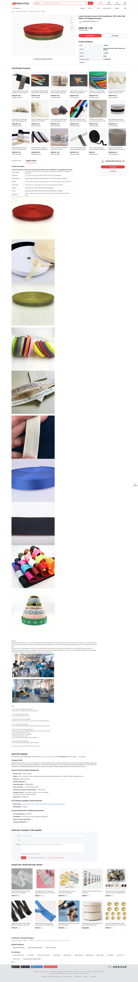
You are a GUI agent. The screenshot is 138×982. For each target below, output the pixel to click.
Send (23, 857)
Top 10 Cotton (120, 955)
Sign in (124, 4)
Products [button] (37, 3)
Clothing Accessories (34, 11)
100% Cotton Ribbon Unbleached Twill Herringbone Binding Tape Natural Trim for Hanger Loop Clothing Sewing (58, 92)
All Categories (17, 8)
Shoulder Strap (46, 804)
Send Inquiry (90, 35)
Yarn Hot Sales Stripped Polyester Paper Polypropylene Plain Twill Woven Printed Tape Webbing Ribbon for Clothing (58, 120)
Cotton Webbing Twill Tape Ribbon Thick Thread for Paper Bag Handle (39, 91)
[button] (86, 3)
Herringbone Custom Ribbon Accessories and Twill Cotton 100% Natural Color (97, 120)
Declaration (85, 976)
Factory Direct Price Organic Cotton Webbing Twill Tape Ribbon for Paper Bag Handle (78, 92)
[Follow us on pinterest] (123, 967)
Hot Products (36, 971)
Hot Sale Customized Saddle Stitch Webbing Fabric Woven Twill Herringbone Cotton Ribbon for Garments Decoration (116, 92)
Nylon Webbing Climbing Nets (35, 947)
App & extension (107, 8)
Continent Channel (88, 971)
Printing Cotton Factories (43, 955)
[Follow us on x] (116, 967)
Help (98, 8)
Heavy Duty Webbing (51, 947)
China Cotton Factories (18, 955)
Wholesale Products (69, 971)
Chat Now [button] (116, 35)
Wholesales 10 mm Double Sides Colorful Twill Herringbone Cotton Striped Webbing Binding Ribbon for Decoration (98, 92)
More (13, 962)
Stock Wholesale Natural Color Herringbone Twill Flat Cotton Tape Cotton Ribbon (116, 120)
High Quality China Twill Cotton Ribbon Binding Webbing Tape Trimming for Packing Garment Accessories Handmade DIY (19, 120)
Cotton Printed (56, 955)
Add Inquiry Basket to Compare (43, 59)
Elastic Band (53, 804)
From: (18, 836)
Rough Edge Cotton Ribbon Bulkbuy (32, 959)
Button (59, 804)
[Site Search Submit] (90, 3)
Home (13, 11)
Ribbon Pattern (100, 955)
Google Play (25, 967)
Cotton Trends (16, 959)
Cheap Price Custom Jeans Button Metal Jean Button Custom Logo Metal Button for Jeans (115, 892)
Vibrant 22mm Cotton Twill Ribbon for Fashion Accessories (58, 148)
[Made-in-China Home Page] (20, 3)
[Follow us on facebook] (114, 967)
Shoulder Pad (37, 804)
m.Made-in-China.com (73, 973)
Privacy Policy (93, 976)
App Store (15, 967)
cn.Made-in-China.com (84, 973)
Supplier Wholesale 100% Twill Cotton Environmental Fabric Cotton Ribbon (19, 148)
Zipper (63, 804)
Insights (102, 971)
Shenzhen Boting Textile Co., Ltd (90, 21)
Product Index (96, 971)
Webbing (43, 11)
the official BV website (48, 756)
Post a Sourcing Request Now (56, 857)
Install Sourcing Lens (51, 967)
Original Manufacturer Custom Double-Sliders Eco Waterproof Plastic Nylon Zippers (21, 924)
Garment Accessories (28, 804)
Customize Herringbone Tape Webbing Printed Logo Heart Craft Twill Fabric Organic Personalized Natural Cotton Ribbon (116, 148)
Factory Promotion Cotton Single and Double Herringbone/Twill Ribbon (78, 148)
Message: (18, 844)
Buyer (89, 8)
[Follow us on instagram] (119, 967)
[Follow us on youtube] (121, 967)
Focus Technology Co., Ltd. (58, 976)
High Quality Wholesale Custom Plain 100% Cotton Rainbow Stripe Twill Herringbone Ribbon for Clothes (78, 120)
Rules (125, 8)
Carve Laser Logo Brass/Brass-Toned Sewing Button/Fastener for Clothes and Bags (115, 924)
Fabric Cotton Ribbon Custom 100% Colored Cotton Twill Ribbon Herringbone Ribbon (40, 120)
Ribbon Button (89, 955)
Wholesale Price (78, 971)
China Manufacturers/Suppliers (56, 971)
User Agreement (77, 976)
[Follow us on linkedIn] (125, 967)
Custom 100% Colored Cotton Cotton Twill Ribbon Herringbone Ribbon (97, 148)
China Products (44, 971)
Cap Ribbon (110, 955)
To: (19, 840)
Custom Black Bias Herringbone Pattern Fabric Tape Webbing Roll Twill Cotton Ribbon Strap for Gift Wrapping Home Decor (39, 148)
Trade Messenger (37, 967)
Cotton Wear (31, 955)
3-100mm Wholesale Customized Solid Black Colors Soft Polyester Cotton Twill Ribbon (20, 92)
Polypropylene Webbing (18, 947)
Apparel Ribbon (67, 955)
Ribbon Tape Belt (79, 955)
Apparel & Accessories (21, 11)
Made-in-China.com (62, 973)
